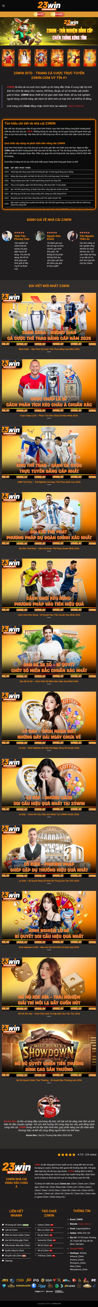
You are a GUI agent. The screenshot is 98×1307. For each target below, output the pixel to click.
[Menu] (3, 6)
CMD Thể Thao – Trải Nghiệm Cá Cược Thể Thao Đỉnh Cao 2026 (49, 482)
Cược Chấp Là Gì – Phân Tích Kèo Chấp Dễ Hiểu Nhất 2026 (49, 415)
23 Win (71, 1171)
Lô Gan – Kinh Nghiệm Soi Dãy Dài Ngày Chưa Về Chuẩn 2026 (49, 748)
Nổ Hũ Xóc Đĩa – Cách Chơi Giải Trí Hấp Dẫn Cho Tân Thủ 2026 (49, 1014)
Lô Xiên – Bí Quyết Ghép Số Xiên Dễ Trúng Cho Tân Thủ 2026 (49, 881)
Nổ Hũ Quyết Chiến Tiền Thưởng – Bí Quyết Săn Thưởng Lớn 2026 (49, 1080)
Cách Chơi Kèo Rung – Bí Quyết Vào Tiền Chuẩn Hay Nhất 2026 (49, 615)
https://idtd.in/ (76, 106)
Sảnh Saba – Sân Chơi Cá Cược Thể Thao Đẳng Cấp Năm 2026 (49, 349)
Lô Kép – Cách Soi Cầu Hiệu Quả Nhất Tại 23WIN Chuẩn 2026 (49, 814)
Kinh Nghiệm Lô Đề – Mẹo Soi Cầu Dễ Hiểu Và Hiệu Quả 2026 (49, 947)
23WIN (10, 87)
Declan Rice (10, 1121)
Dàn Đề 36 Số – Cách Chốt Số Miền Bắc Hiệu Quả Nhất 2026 (49, 681)
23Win (37, 1164)
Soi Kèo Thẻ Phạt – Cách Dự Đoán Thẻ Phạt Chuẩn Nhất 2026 (49, 548)
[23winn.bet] (49, 6)
